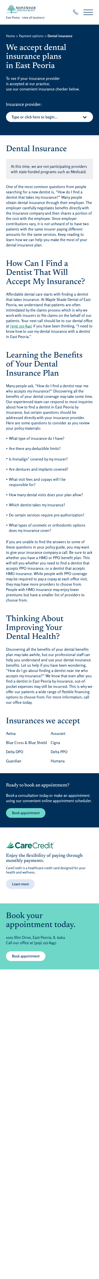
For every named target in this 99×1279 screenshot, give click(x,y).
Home (10, 36)
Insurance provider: (24, 104)
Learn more (20, 884)
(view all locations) (33, 17)
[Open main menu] (88, 12)
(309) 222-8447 (21, 326)
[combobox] (49, 117)
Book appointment (26, 813)
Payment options (31, 36)
